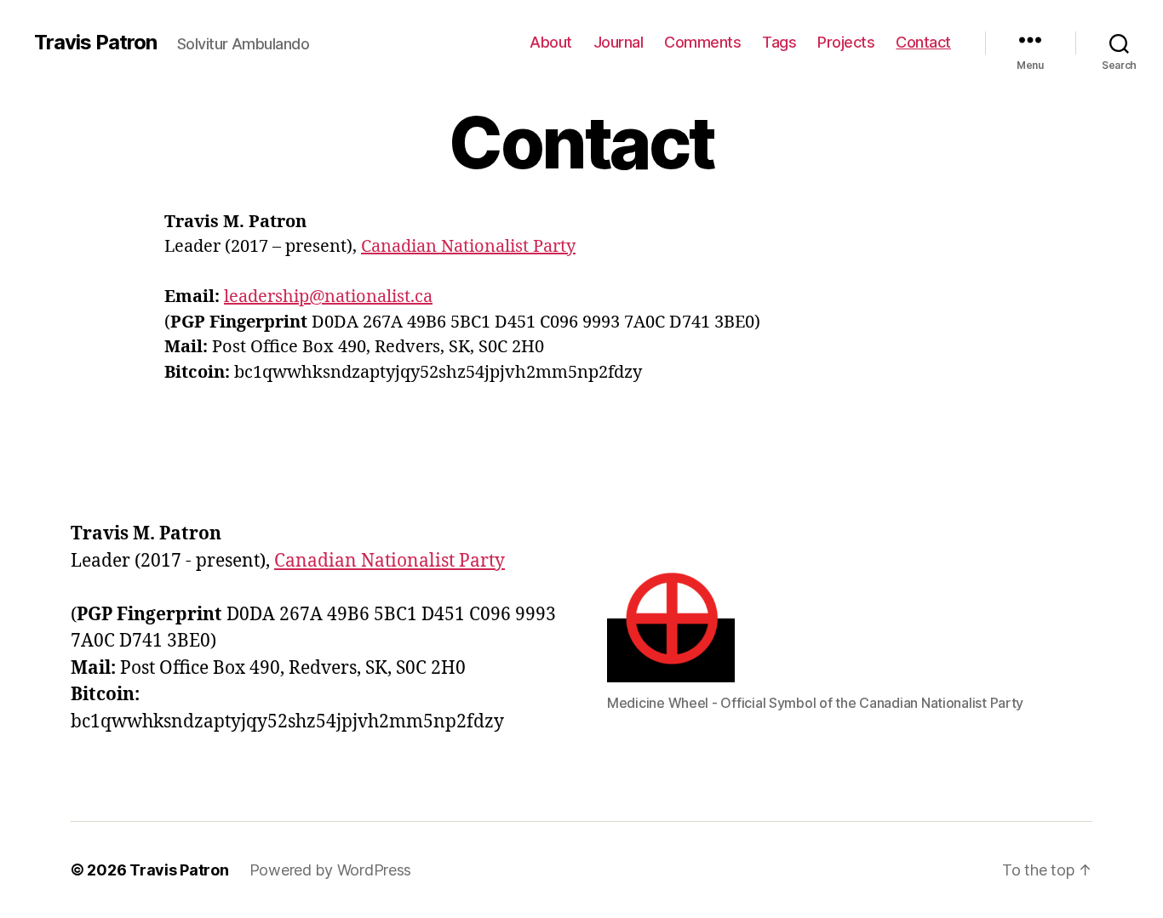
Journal (618, 42)
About (551, 42)
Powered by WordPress (330, 870)
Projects (845, 42)
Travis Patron (95, 42)
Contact (923, 42)
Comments (702, 42)
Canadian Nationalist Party (468, 246)
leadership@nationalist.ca (328, 296)
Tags (779, 42)
